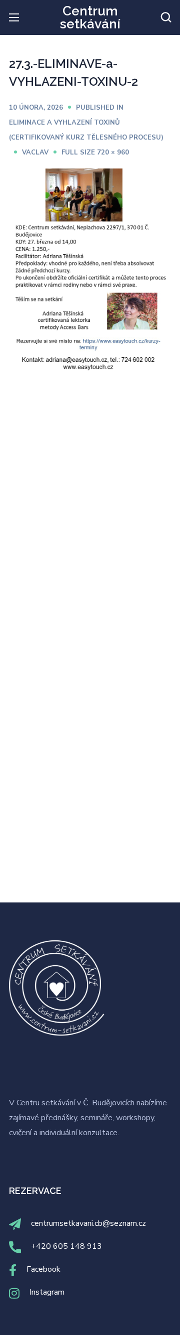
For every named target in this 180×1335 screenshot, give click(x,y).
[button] (166, 17)
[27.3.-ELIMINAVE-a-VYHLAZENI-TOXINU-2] (90, 172)
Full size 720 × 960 (95, 152)
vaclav (35, 152)
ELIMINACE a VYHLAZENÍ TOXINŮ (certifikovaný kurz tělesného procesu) (86, 130)
